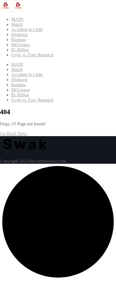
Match (17, 24)
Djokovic (19, 34)
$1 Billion (20, 49)
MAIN (17, 19)
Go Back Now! (14, 133)
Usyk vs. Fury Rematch (32, 54)
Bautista (18, 39)
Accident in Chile (27, 29)
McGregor (20, 44)
